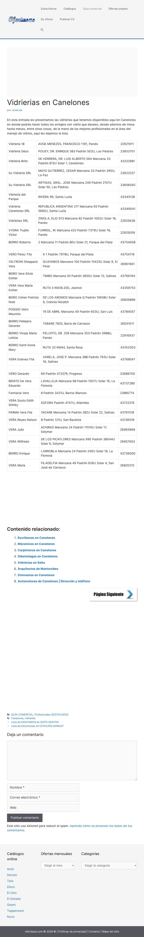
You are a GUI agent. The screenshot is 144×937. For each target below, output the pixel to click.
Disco (11, 887)
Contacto (94, 931)
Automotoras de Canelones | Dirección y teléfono (54, 581)
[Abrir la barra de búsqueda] (42, 30)
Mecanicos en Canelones (36, 544)
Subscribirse (49, 8)
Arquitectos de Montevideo (38, 569)
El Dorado (14, 899)
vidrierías (30, 718)
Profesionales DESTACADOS (51, 714)
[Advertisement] (72, 72)
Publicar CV (67, 19)
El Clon (12, 893)
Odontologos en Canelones (38, 556)
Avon (10, 869)
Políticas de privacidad (72, 931)
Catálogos (70, 8)
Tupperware (15, 910)
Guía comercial (92, 8)
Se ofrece (47, 19)
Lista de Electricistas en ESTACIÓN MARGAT (37, 725)
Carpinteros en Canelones (37, 550)
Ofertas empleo (118, 8)
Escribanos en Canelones (36, 537)
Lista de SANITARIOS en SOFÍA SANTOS (35, 722)
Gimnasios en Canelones (36, 575)
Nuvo (10, 916)
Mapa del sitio (110, 931)
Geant (11, 905)
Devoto (12, 875)
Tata (10, 881)
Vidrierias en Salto (31, 562)
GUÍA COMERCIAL (22, 714)
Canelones (17, 718)
